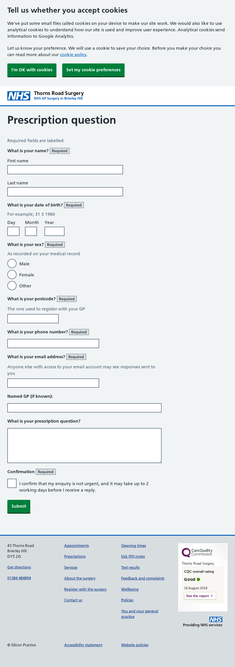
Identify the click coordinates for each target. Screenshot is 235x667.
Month (32, 222)
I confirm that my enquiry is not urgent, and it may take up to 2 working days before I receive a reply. (84, 487)
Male (24, 263)
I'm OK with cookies (31, 69)
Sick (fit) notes (133, 556)
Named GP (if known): (30, 396)
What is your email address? (45, 356)
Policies (127, 600)
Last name (17, 183)
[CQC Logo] (197, 556)
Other (25, 286)
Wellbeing (130, 589)
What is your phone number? (47, 332)
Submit (18, 506)
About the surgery (79, 578)
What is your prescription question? (44, 421)
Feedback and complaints (142, 578)
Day (11, 222)
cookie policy (73, 54)
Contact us (73, 600)
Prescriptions (75, 556)
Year (49, 222)
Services (70, 567)
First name (17, 160)
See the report (197, 596)
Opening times (133, 545)
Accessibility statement (83, 645)
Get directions (19, 567)
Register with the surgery (85, 589)
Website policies (134, 645)
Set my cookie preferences (93, 69)
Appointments (76, 545)
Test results (130, 567)
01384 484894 (19, 578)
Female (26, 275)
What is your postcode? (41, 298)
